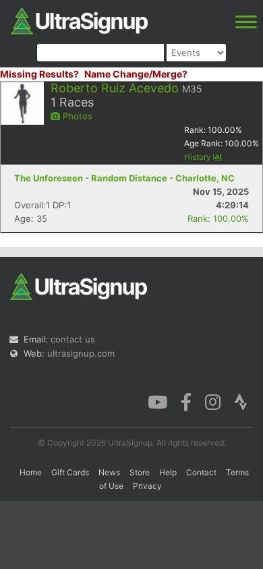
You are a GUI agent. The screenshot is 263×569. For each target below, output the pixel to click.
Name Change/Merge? (135, 74)
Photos (76, 116)
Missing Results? (39, 74)
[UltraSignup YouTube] (157, 401)
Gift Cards (70, 472)
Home (31, 472)
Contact (201, 472)
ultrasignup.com (81, 353)
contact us (73, 339)
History (198, 157)
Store (139, 472)
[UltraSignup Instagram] (213, 401)
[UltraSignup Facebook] (186, 401)
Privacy (147, 486)
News (109, 472)
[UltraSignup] (79, 19)
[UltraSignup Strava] (241, 401)
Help (168, 472)
